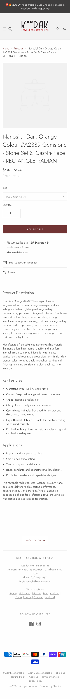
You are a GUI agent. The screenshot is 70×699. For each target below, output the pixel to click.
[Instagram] (38, 624)
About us (33, 677)
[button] (35, 540)
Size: (5, 187)
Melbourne (24, 593)
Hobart (28, 597)
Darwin (18, 597)
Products (18, 49)
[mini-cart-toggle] (64, 29)
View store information (17, 252)
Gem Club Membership (40, 673)
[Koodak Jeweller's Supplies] (35, 26)
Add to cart (35, 229)
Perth (45, 593)
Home (6, 49)
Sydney (13, 593)
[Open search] (10, 29)
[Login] (57, 29)
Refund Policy (18, 677)
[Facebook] (31, 624)
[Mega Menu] (4, 29)
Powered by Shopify (50, 686)
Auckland (50, 597)
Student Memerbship (13, 673)
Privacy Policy (35, 681)
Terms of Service (50, 677)
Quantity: (7, 205)
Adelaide (54, 593)
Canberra (38, 597)
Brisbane (36, 593)
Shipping (60, 673)
